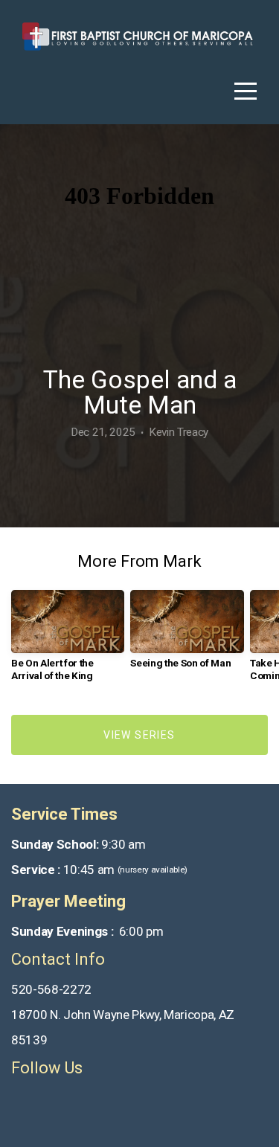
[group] (67, 641)
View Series (139, 735)
